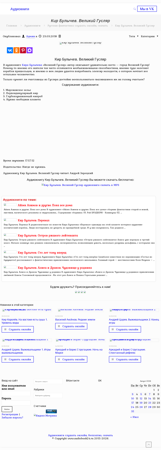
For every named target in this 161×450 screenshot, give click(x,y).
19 (141, 403)
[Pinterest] (23, 50)
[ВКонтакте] (10, 50)
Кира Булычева (32, 65)
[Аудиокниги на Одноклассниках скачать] (79, 292)
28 (149, 407)
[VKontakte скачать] (82, 443)
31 (132, 411)
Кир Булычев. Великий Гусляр (135, 25)
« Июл (134, 417)
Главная (11, 25)
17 (132, 403)
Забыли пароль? (12, 417)
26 (141, 407)
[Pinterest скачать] (78, 443)
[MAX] (30, 50)
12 (141, 398)
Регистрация (10, 414)
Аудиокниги (32, 25)
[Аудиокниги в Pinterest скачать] (76, 292)
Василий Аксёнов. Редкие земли (75, 319)
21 (149, 403)
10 (132, 398)
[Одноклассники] (16, 50)
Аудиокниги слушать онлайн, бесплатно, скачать (80, 435)
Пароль (6, 398)
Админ (30, 36)
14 (149, 398)
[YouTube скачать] (75, 443)
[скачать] (39, 412)
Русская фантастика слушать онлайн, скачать (78, 25)
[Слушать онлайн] (80, 185)
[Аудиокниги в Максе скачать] (82, 292)
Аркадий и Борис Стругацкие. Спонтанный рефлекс (127, 351)
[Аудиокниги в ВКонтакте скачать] (85, 292)
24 (132, 407)
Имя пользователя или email (14, 387)
